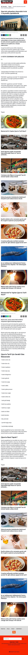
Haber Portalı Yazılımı (15, 651)
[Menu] (25, 2)
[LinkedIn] (6, 35)
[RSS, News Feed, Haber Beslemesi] (14, 632)
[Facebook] (2, 35)
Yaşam (9, 6)
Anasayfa (5, 6)
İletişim (12, 628)
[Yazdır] (10, 35)
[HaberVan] (7, 1)
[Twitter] (4, 35)
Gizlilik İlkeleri (19, 628)
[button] (21, 35)
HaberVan (3, 628)
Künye (8, 628)
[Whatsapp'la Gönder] (8, 35)
